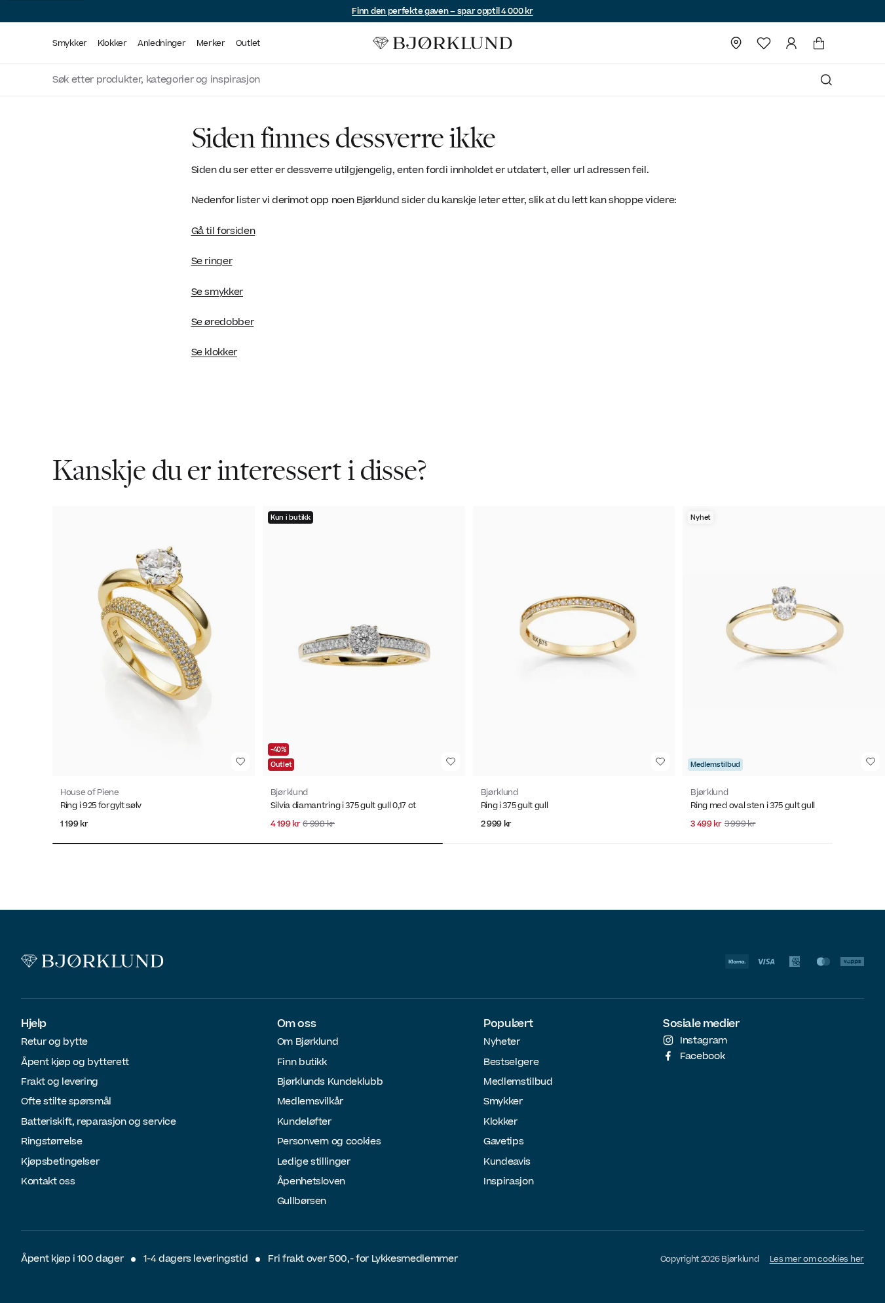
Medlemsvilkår (310, 1101)
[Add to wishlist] (240, 761)
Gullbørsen (302, 1201)
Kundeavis (507, 1162)
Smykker (503, 1101)
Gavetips (503, 1141)
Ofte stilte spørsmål (66, 1101)
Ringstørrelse (51, 1141)
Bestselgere (510, 1062)
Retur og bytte (54, 1042)
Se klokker (214, 352)
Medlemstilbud (517, 1082)
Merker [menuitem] (211, 43)
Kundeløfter (304, 1122)
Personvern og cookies (329, 1141)
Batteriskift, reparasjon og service (98, 1122)
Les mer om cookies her (817, 1259)
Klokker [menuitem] (112, 43)
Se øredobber (222, 322)
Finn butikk (302, 1062)
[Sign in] (791, 43)
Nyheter (501, 1042)
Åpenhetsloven (311, 1181)
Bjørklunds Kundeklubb (330, 1082)
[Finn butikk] (736, 43)
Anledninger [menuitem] (162, 43)
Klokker (500, 1122)
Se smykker (217, 292)
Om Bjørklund (308, 1042)
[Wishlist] (764, 43)
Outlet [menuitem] (248, 43)
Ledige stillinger (313, 1162)
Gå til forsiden (223, 231)
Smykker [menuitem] (69, 43)
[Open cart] (819, 43)
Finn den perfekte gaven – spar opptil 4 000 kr (442, 11)
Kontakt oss (48, 1181)
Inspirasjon (508, 1181)
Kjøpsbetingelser (60, 1162)
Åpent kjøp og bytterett (75, 1062)
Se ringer (212, 261)
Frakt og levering (59, 1082)
